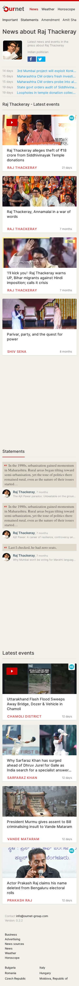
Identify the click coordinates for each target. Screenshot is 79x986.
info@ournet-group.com (32, 916)
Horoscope (66, 9)
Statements (13, 451)
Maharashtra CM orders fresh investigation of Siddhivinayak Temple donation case (47, 76)
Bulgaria (10, 967)
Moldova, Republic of (54, 978)
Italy (42, 967)
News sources (14, 943)
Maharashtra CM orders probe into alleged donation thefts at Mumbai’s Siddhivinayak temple (47, 82)
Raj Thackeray (22, 168)
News (34, 9)
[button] (32, 59)
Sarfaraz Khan (22, 778)
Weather (48, 9)
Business (11, 934)
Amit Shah (70, 20)
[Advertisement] (39, 404)
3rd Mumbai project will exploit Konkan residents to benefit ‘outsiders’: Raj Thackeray (47, 71)
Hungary (45, 973)
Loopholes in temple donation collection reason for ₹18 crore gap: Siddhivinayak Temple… (47, 93)
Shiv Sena (17, 352)
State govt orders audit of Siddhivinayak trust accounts (47, 87)
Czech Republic (15, 978)
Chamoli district (24, 716)
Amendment (50, 20)
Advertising (12, 939)
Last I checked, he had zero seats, (30, 547)
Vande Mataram (23, 839)
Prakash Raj (19, 900)
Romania (10, 973)
